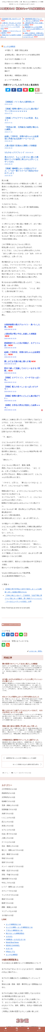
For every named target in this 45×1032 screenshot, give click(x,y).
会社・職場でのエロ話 (10, 854)
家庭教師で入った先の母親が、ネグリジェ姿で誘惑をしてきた (33, 29)
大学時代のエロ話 (8, 797)
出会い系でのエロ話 (9, 834)
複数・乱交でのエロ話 (10, 870)
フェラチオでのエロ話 (10, 895)
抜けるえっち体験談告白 (15, 933)
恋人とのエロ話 (7, 822)
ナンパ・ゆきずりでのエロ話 (11, 624)
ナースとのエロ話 (8, 842)
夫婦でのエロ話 (7, 813)
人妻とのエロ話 (7, 838)
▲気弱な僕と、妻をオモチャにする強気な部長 (22, 55)
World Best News (12, 942)
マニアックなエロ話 (9, 911)
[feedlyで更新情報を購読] (3, 645)
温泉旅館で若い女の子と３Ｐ (11, 19)
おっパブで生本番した (13, 80)
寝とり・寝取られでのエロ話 (12, 850)
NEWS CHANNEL (13, 945)
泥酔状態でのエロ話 (9, 879)
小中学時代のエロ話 (9, 789)
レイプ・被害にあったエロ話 (12, 887)
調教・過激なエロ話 (9, 907)
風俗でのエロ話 (7, 899)
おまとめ (9, 948)
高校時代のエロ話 (8, 793)
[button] (40, 660)
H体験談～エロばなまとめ (16, 939)
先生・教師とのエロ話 (10, 846)
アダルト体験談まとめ (14, 930)
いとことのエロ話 (8, 818)
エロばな (9, 936)
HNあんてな (10, 951)
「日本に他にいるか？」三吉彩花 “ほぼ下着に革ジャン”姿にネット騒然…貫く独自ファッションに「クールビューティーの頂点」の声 (23, 598)
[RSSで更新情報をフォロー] (8, 645)
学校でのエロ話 (7, 858)
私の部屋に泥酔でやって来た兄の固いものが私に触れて (23, 69)
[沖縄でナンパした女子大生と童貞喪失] (19, 90)
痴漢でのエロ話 (7, 903)
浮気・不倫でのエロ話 (10, 874)
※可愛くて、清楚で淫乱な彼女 (16, 50)
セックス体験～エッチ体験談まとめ (19, 927)
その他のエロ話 (7, 915)
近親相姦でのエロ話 (9, 809)
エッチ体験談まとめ (13, 924)
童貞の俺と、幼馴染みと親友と (16, 75)
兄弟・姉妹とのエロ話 (10, 805)
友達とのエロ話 (7, 826)
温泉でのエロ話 (7, 862)
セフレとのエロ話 (8, 830)
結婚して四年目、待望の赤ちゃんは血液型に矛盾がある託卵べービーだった (33, 35)
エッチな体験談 (9, 46)
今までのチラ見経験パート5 (15, 59)
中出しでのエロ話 (8, 883)
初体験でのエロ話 (8, 801)
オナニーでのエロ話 (9, 891)
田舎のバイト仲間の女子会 (15, 63)
